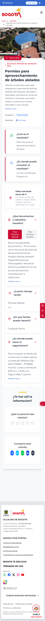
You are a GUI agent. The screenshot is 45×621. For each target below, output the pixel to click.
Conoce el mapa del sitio (12, 543)
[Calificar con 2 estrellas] (18, 423)
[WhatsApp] (4, 574)
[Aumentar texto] (42, 315)
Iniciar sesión (31, 3)
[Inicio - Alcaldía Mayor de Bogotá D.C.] (12, 13)
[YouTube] (22, 574)
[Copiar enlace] (32, 453)
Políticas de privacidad (23, 604)
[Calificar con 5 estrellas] (32, 423)
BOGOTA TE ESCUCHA (14, 561)
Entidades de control (11, 547)
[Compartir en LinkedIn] (27, 453)
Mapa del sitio (8, 604)
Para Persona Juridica (30, 234)
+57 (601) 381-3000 (24, 524)
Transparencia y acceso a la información (18, 555)
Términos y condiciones (12, 608)
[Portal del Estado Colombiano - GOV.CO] (8, 3)
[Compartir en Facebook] (12, 453)
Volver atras (14, 58)
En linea (22, 120)
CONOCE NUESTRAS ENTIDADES (21, 595)
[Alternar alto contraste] (42, 305)
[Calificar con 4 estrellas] (28, 423)
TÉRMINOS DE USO (13, 566)
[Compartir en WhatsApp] (22, 453)
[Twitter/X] (13, 574)
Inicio (4, 21)
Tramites (13, 21)
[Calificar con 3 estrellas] (22, 423)
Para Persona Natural (15, 234)
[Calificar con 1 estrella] (12, 423)
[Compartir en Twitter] (17, 453)
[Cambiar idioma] (40, 3)
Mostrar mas (10, 109)
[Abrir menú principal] (41, 12)
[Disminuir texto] (42, 310)
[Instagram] (18, 574)
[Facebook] (9, 574)
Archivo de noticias (10, 551)
